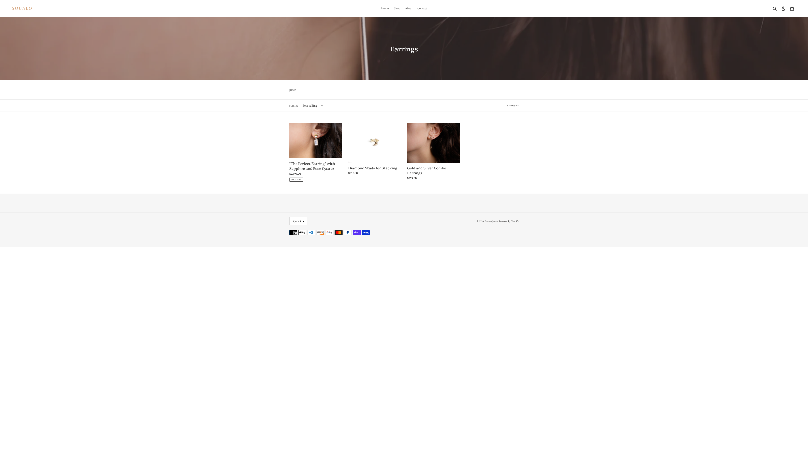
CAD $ (297, 221)
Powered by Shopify (509, 221)
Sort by (293, 105)
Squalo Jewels (491, 221)
